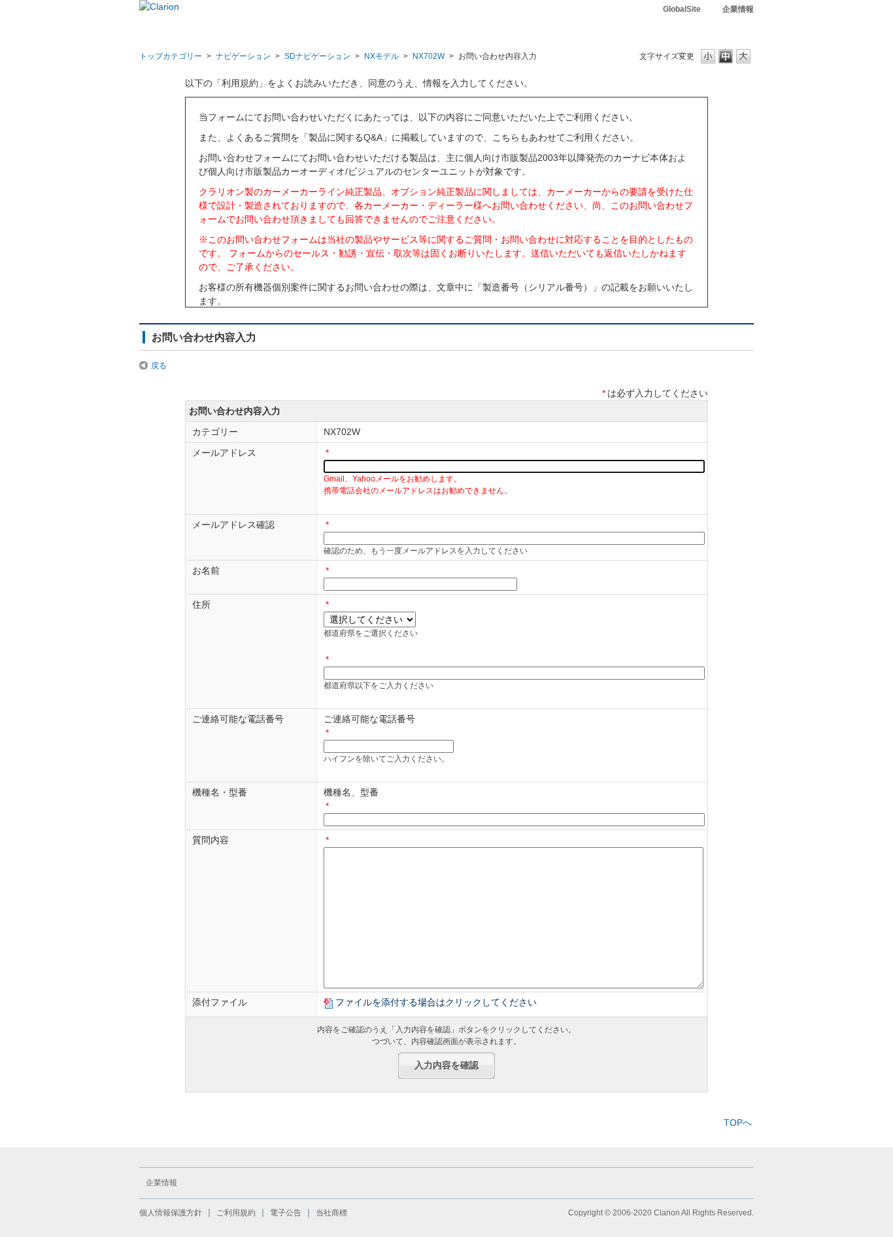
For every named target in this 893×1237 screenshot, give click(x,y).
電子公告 (285, 1212)
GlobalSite (682, 9)
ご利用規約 (236, 1212)
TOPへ (738, 1122)
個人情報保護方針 (170, 1212)
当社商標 (331, 1212)
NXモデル (381, 56)
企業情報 (738, 9)
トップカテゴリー (170, 56)
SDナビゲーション (317, 56)
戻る (159, 365)
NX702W (429, 56)
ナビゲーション (243, 56)
